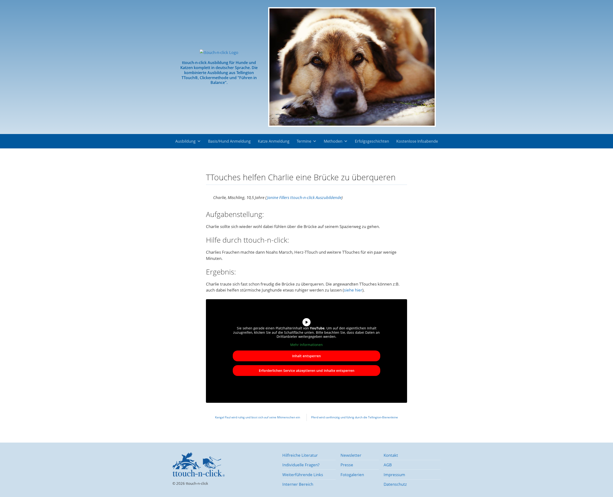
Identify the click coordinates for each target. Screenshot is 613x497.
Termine (304, 141)
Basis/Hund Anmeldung (229, 141)
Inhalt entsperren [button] (306, 356)
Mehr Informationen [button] (306, 345)
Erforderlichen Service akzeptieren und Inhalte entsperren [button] (306, 370)
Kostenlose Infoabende (417, 141)
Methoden (333, 141)
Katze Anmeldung (273, 141)
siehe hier (353, 290)
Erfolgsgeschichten (372, 141)
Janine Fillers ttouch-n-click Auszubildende (304, 197)
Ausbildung (185, 141)
